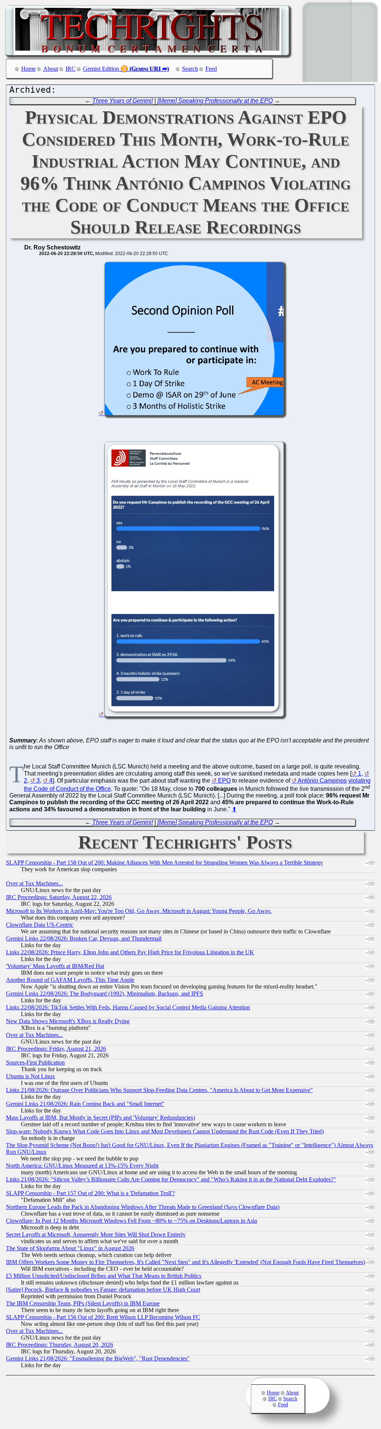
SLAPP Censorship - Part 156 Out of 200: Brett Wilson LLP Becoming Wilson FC (103, 1317)
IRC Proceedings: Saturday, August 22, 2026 (59, 897)
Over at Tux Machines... (34, 883)
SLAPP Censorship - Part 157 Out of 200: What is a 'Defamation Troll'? (90, 1193)
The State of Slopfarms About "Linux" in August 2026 (70, 1248)
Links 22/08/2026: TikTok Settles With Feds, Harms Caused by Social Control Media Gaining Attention (128, 1007)
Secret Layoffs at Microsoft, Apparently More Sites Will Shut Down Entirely (96, 1234)
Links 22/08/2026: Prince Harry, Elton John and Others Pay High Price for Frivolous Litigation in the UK (130, 952)
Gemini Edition (101, 69)
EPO (224, 780)
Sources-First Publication (35, 1062)
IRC (70, 69)
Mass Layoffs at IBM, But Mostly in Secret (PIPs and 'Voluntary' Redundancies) (100, 1117)
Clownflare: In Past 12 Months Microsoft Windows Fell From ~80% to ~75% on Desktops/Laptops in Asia (131, 1221)
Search (190, 69)
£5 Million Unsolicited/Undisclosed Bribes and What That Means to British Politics (103, 1276)
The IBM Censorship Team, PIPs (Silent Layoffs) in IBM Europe (83, 1303)
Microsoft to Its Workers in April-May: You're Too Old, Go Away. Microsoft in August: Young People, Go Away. (139, 911)
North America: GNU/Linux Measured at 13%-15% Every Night (82, 1165)
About (50, 69)
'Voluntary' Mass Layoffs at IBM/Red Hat (55, 966)
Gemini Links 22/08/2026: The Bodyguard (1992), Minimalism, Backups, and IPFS (104, 993)
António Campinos (322, 780)
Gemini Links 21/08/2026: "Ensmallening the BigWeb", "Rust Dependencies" (98, 1358)
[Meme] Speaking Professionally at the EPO (215, 101)
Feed (211, 69)
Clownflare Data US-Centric (39, 925)
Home (28, 69)
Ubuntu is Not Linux (30, 1076)
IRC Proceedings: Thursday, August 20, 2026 (59, 1345)
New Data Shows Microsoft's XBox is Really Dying (67, 1021)
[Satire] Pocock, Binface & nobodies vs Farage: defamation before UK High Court (103, 1289)
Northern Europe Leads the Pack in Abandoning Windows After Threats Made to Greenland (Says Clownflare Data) (142, 1207)
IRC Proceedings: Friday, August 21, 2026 (56, 1049)
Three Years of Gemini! (122, 101)
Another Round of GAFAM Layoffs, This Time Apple (70, 980)
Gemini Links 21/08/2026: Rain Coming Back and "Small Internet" (85, 1104)
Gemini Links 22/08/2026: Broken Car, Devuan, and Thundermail (83, 938)
